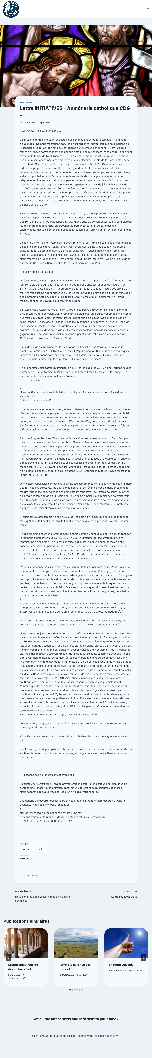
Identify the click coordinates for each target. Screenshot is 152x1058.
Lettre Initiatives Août (124, 894)
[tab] (70, 990)
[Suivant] (143, 957)
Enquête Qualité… (121, 965)
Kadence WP (112, 1035)
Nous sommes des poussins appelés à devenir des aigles (43, 896)
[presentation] (26, 943)
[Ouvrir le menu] (148, 9)
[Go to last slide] (8, 957)
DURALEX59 (29, 122)
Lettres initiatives (30, 875)
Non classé (26, 102)
